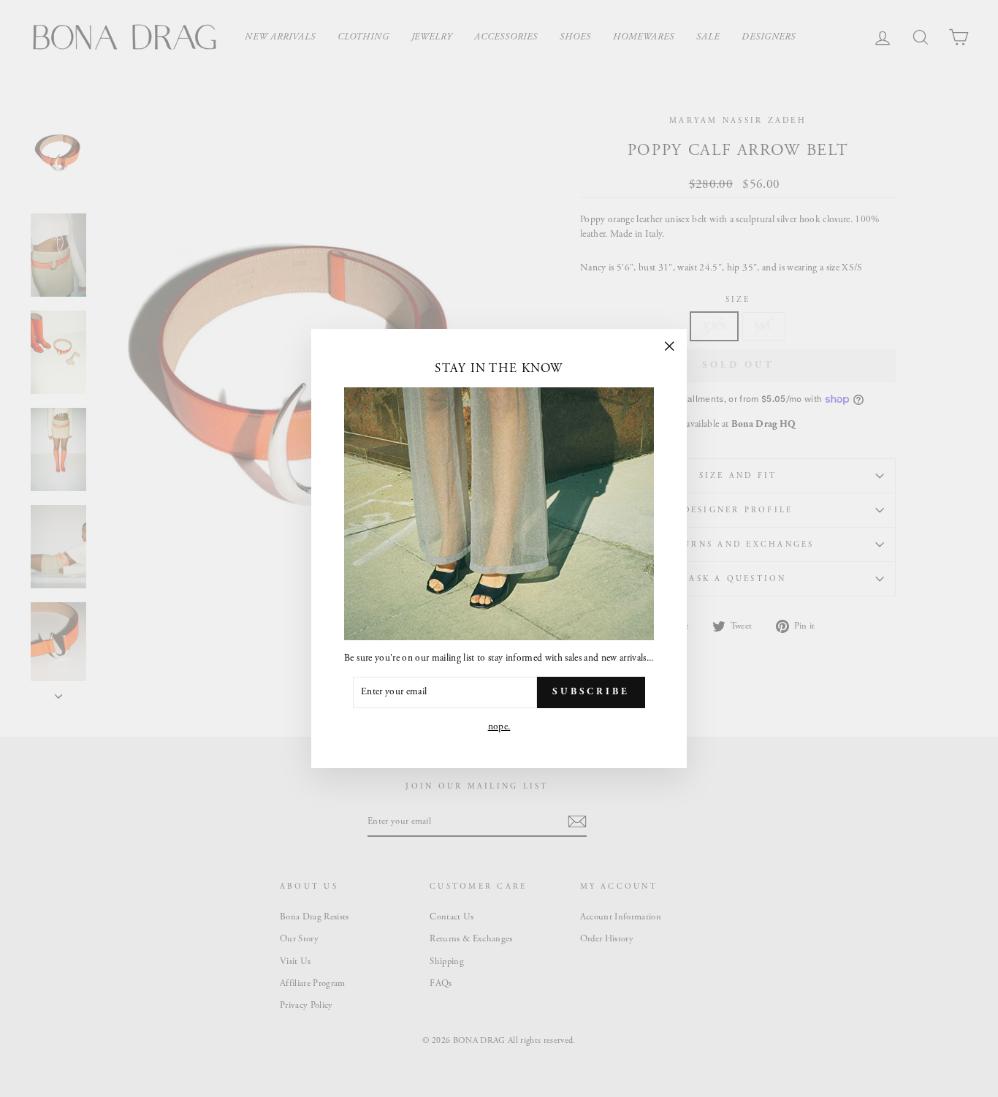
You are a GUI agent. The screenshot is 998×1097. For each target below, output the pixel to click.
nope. (499, 727)
